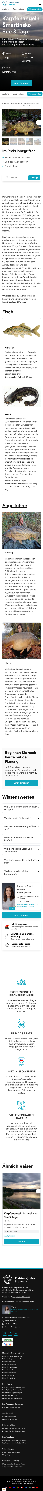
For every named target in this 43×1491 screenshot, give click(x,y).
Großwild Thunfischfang (9, 1419)
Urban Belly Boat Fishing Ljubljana (12, 1390)
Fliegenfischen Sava (8, 1361)
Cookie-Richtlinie (16, 1483)
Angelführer (14, 505)
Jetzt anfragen (21, 782)
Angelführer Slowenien (21, 1297)
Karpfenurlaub (8, 1437)
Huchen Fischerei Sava (9, 1395)
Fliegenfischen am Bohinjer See (12, 1356)
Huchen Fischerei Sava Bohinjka (12, 1398)
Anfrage (34, 177)
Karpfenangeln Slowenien (12, 1404)
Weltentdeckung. (28, 1301)
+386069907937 (26, 901)
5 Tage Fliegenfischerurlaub (11, 1455)
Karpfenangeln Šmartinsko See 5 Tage (14, 1440)
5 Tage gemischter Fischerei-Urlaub (13, 1464)
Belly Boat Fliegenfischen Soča (11, 1359)
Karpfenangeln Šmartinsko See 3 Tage (14, 1443)
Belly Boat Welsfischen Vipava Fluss (13, 1387)
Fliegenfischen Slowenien (13, 1353)
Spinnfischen (7, 1384)
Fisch (7, 312)
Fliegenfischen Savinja (9, 1364)
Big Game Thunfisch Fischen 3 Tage (13, 1428)
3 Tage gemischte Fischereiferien (12, 1467)
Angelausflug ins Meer (9, 1416)
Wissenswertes (34, 94)
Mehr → (21, 1241)
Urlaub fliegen (8, 1449)
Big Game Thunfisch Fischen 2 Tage (13, 1431)
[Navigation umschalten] (39, 3)
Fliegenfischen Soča (8, 1378)
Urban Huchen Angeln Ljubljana (12, 1393)
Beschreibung (18, 94)
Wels (13, 71)
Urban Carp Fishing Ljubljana (11, 1407)
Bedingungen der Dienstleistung (22, 1479)
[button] (38, 122)
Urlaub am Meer (8, 1425)
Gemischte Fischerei (10, 1461)
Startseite (5, 103)
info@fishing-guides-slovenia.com (29, 897)
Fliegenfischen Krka (8, 1370)
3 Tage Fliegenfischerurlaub (11, 1452)
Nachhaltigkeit (28, 1483)
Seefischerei (7, 1413)
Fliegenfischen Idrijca (9, 1372)
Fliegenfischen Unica (8, 1375)
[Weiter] (38, 1191)
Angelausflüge (15, 103)
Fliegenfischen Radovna (9, 1367)
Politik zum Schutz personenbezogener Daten (21, 1481)
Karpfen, (6, 71)
